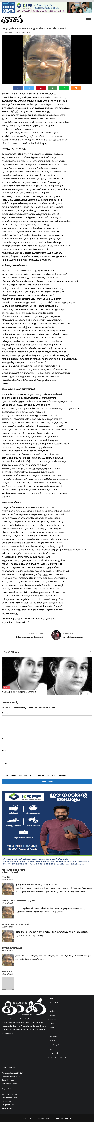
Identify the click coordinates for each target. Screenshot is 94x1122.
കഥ (51, 1007)
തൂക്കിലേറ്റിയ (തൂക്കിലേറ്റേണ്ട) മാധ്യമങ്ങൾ (19, 692)
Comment (6, 713)
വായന (6, 687)
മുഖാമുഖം (54, 1037)
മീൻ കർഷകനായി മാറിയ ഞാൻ (29, 637)
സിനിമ (52, 1024)
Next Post (67, 634)
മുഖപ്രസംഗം (54, 1003)
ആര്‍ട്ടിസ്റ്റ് (53, 1019)
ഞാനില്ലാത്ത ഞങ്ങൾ (73, 637)
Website (7, 763)
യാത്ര (52, 1028)
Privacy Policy (54, 1053)
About (52, 1049)
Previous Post (37, 634)
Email (4, 750)
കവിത (52, 1011)
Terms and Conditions (58, 1057)
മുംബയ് (52, 1041)
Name (5, 738)
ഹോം (52, 999)
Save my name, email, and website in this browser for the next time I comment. (35, 775)
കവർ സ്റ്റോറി (54, 1045)
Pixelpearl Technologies (63, 1118)
